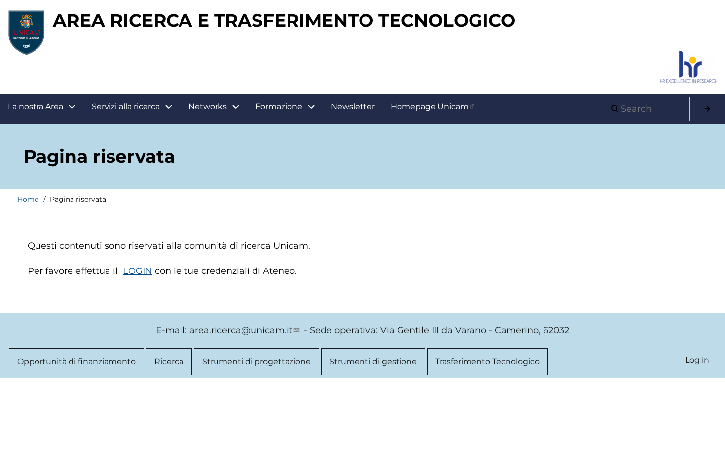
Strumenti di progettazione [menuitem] (256, 361)
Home (27, 199)
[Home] (26, 32)
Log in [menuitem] (697, 360)
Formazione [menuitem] (278, 106)
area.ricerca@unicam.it (240, 330)
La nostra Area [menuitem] (35, 106)
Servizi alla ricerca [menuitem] (126, 106)
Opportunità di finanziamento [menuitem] (76, 361)
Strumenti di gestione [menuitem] (373, 361)
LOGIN (137, 271)
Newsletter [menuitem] (353, 106)
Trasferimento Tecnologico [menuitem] (487, 361)
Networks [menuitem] (207, 106)
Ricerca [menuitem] (168, 361)
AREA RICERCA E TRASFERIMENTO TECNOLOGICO (284, 20)
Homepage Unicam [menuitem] (430, 106)
